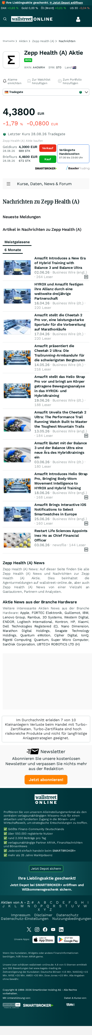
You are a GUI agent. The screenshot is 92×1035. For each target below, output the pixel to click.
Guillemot (72, 613)
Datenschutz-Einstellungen (24, 918)
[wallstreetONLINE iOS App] (43, 942)
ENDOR (8, 622)
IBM (85, 613)
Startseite (9, 41)
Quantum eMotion (35, 635)
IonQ (84, 635)
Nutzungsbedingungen (71, 918)
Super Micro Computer (69, 640)
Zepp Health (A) (43, 41)
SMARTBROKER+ (64, 850)
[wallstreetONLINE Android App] (68, 942)
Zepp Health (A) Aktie (53, 52)
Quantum (41, 640)
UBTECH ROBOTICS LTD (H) (58, 644)
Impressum (20, 915)
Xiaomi (83, 622)
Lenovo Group (14, 617)
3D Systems (52, 617)
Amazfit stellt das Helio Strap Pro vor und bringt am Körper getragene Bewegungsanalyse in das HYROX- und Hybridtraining (59, 386)
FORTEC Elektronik (47, 613)
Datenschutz (67, 915)
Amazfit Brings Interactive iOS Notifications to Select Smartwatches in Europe (60, 509)
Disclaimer (43, 915)
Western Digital (76, 617)
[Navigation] (5, 19)
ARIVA (32, 956)
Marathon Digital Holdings (26, 631)
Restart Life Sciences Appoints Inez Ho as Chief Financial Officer (61, 535)
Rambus (33, 617)
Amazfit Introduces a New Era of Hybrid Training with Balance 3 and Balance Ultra (60, 263)
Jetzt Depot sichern (46, 868)
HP (73, 622)
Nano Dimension (74, 626)
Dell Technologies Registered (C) (30, 626)
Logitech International (34, 622)
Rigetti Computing (17, 640)
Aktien (23, 41)
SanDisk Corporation (19, 644)
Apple (24, 613)
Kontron (61, 622)
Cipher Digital (65, 635)
